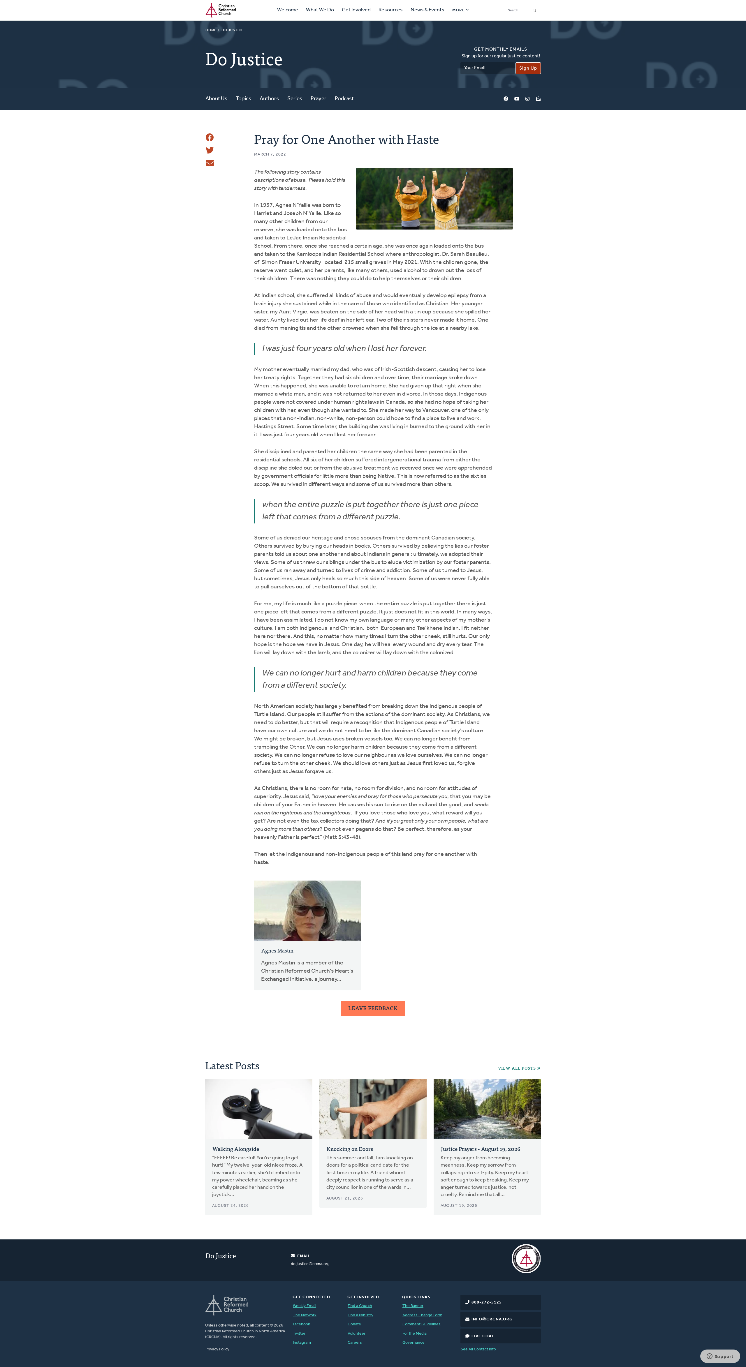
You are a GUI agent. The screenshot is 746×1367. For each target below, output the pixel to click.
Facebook (506, 99)
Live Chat (482, 1336)
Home (211, 30)
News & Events (427, 10)
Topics (243, 99)
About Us (216, 99)
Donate (354, 1324)
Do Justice (232, 30)
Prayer (318, 99)
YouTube (516, 99)
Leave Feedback (373, 1008)
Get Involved (356, 10)
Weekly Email (304, 1306)
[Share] (209, 137)
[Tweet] (209, 150)
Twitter (299, 1333)
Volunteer (356, 1333)
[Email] (209, 163)
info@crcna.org (492, 1319)
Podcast (344, 99)
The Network (304, 1315)
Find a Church (360, 1306)
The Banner (412, 1306)
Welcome (287, 10)
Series (294, 99)
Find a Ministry (360, 1315)
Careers (355, 1342)
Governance (413, 1342)
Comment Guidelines (421, 1324)
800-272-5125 (486, 1302)
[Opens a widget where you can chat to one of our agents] (720, 1357)
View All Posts (517, 1068)
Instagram (527, 99)
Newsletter (538, 99)
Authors (269, 99)
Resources (391, 10)
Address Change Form (422, 1315)
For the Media (414, 1333)
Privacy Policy (217, 1349)
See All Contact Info (478, 1349)
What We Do (320, 10)
